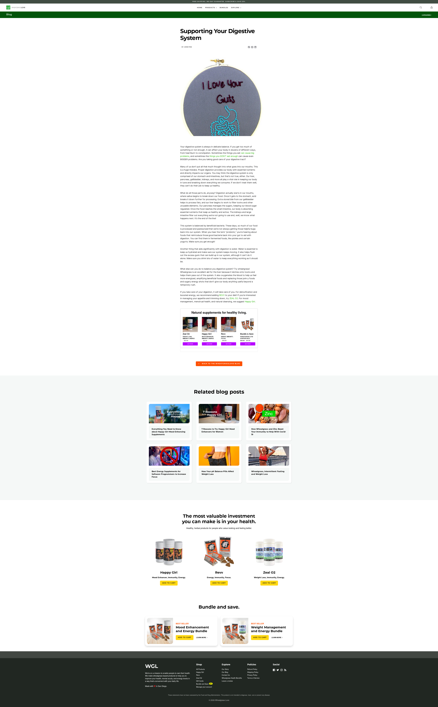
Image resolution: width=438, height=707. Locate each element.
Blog (9, 14)
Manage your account (204, 687)
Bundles (224, 7)
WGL (151, 666)
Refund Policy (252, 669)
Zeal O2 (199, 678)
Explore (236, 7)
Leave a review (227, 681)
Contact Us (226, 675)
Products (211, 7)
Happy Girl (250, 301)
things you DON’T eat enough (223, 156)
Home (199, 7)
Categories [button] (426, 15)
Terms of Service (253, 678)
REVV (222, 295)
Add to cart (169, 583)
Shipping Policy (252, 672)
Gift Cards (199, 681)
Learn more (201, 637)
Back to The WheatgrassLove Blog (220, 364)
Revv (198, 675)
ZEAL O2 (233, 298)
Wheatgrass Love (222, 700)
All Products (200, 669)
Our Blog (225, 672)
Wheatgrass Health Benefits (232, 678)
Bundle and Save (202, 684)
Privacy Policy (252, 675)
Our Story (225, 669)
